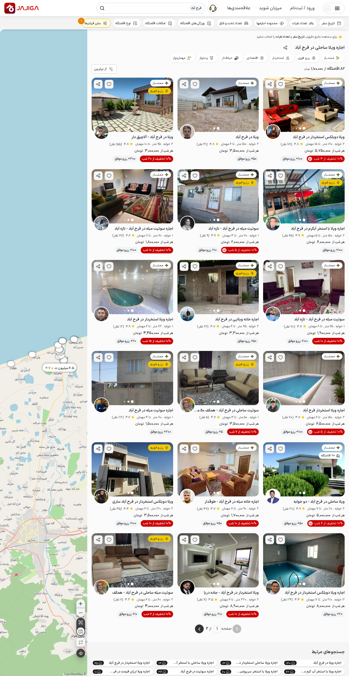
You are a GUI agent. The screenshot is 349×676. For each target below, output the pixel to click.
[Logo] (9, 8)
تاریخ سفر (328, 23)
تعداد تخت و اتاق (230, 23)
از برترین (100, 68)
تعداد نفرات (299, 23)
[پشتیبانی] (213, 8)
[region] (43, 352)
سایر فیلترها (93, 23)
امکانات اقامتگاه (155, 23)
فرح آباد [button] (196, 8)
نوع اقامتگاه (123, 23)
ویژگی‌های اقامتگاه (192, 23)
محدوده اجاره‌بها (267, 23)
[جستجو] (102, 8)
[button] (302, 8)
